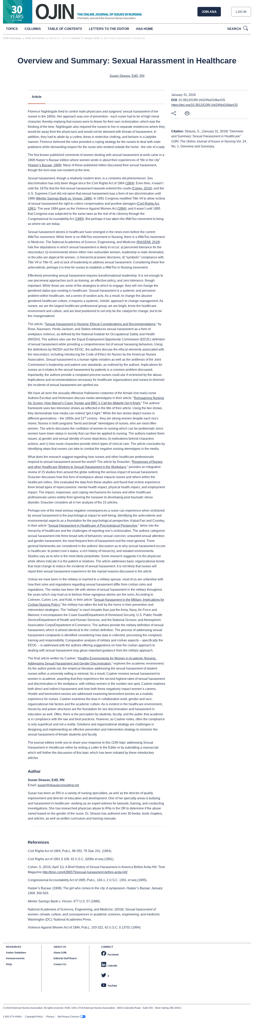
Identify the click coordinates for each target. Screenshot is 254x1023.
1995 (79, 219)
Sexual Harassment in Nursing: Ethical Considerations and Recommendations (100, 324)
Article (36, 96)
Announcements (15, 958)
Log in (241, 11)
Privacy (50, 1016)
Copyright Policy (34, 1016)
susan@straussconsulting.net (58, 785)
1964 (129, 183)
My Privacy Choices (68, 1016)
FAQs (9, 964)
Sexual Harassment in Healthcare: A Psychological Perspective (92, 525)
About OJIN (60, 952)
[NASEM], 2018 (148, 242)
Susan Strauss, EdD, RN (127, 75)
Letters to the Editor (109, 29)
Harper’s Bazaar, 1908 (45, 165)
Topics (12, 29)
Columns (33, 29)
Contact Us (60, 964)
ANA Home (144, 29)
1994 (121, 208)
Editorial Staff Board (65, 958)
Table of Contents (65, 29)
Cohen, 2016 (142, 188)
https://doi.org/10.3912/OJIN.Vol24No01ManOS (204, 105)
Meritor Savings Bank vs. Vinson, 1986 (64, 198)
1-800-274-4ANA (12, 1016)
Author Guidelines (16, 952)
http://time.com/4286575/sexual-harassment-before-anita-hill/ (84, 872)
